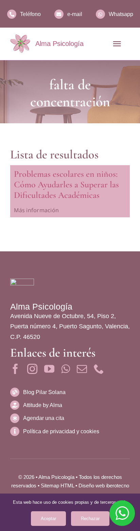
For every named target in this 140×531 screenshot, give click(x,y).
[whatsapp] (65, 369)
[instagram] (32, 369)
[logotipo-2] (20, 43)
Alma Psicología (59, 43)
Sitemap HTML (57, 485)
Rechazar (90, 518)
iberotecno (117, 485)
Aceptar (48, 518)
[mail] (82, 369)
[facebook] (15, 369)
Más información (36, 210)
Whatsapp (121, 14)
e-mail (74, 14)
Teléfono (30, 14)
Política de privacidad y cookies (61, 431)
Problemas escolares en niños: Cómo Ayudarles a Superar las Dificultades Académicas (66, 184)
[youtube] (49, 369)
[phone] (99, 369)
